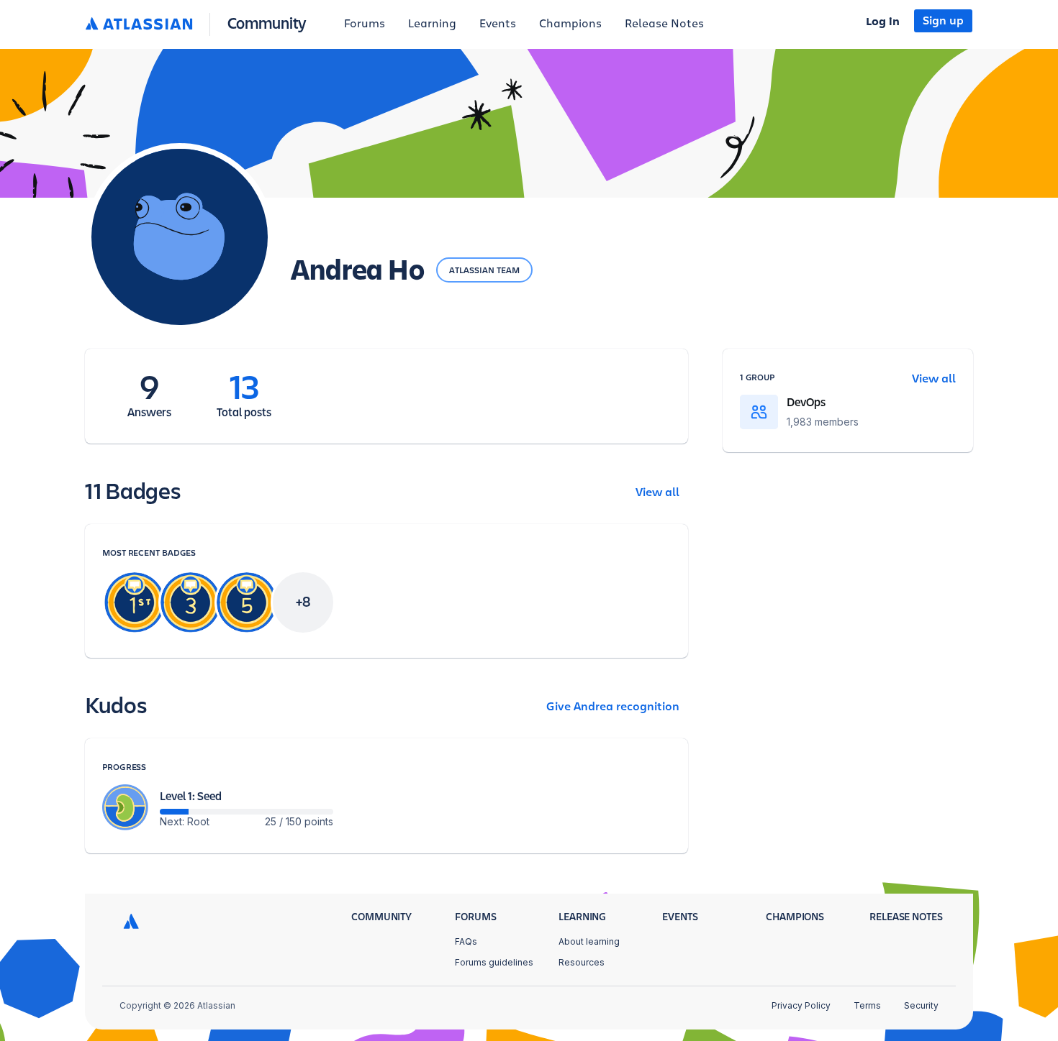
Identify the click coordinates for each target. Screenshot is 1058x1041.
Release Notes (664, 24)
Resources (582, 962)
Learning (432, 24)
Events (497, 24)
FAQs (466, 941)
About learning (589, 941)
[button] (199, 24)
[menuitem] (364, 24)
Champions (570, 24)
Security (921, 1005)
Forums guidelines (494, 962)
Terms (867, 1005)
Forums (364, 24)
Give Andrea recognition (612, 707)
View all (657, 492)
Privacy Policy (801, 1005)
